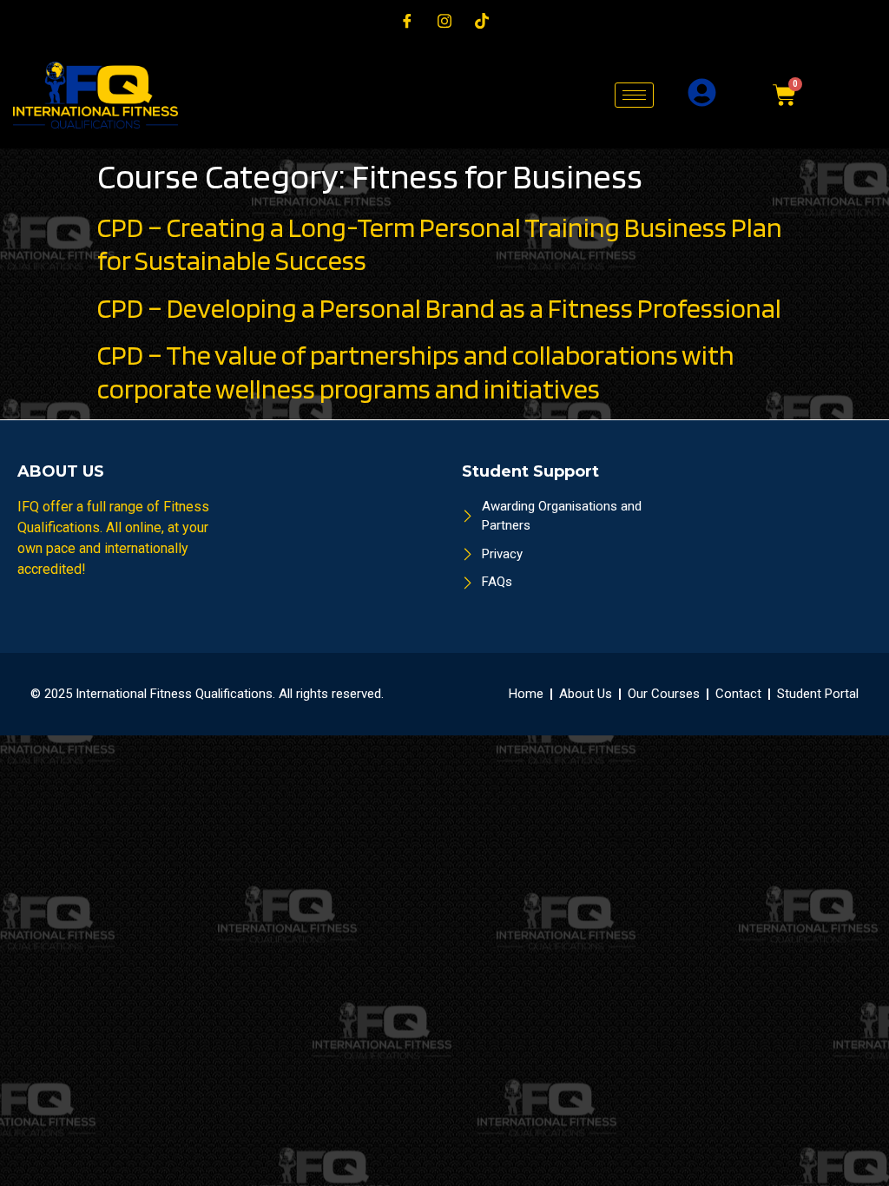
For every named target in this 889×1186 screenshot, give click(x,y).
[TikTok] (482, 21)
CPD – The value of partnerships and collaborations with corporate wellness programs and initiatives (415, 371)
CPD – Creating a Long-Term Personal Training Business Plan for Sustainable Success (439, 243)
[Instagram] (444, 21)
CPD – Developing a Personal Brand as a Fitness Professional (439, 308)
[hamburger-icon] (634, 95)
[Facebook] (407, 21)
